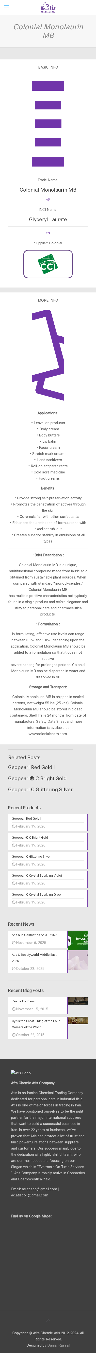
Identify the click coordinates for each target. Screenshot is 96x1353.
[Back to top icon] (48, 1320)
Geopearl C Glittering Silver (40, 790)
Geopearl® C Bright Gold (37, 778)
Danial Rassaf (58, 1345)
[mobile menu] (6, 7)
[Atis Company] (48, 7)
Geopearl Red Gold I (31, 767)
